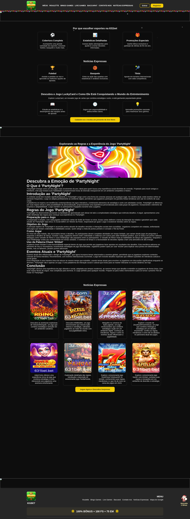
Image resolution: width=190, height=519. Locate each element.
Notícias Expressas (123, 6)
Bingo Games (66, 6)
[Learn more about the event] (95, 21)
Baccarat (92, 6)
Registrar (157, 6)
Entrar (144, 6)
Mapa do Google (156, 500)
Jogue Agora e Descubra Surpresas (95, 389)
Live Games (80, 6)
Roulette (54, 6)
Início (45, 6)
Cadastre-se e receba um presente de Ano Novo (95, 120)
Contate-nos (105, 6)
